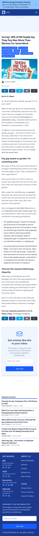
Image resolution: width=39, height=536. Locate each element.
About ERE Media (27, 460)
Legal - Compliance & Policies (10, 53)
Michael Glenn (6, 436)
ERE (4, 461)
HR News (16, 51)
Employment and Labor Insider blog (18, 211)
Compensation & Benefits (9, 48)
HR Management (7, 51)
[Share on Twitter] (19, 91)
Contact (24, 468)
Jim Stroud (5, 415)
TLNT (4, 471)
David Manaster (7, 406)
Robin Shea (24, 208)
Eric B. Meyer (11, 82)
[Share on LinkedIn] (5, 91)
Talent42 (6, 489)
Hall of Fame (25, 476)
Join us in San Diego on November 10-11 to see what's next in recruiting (16, 4)
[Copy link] (34, 91)
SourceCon (7, 480)
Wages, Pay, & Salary (8, 56)
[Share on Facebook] (12, 91)
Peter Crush (6, 445)
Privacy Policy (26, 488)
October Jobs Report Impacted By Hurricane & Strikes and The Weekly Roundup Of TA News (19, 431)
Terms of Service (27, 492)
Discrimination (23, 48)
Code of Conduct (27, 496)
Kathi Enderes (6, 424)
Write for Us (25, 472)
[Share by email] (27, 91)
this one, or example (26, 192)
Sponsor (24, 464)
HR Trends (24, 51)
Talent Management (26, 53)
